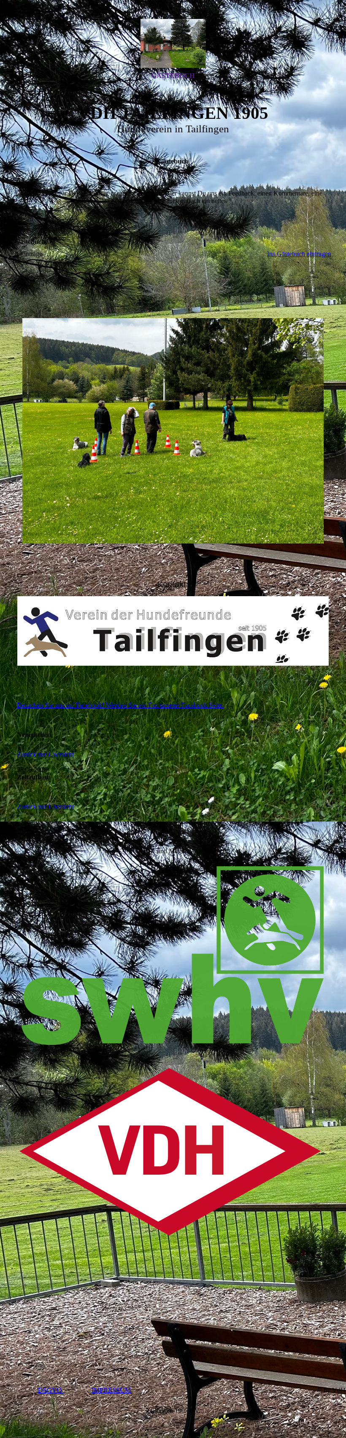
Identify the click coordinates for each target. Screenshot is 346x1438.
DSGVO (51, 1390)
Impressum (111, 1390)
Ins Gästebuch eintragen (299, 253)
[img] (173, 43)
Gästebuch (173, 75)
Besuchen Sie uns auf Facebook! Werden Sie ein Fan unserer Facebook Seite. (120, 705)
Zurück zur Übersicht (45, 754)
